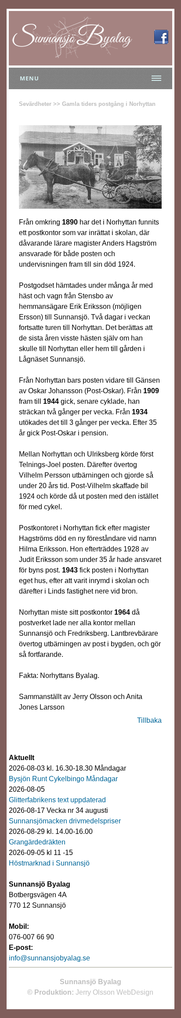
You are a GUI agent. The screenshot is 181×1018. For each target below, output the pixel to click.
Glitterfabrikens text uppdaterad (57, 800)
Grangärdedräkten (37, 842)
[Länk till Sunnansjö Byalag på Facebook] (161, 41)
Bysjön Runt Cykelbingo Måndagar (63, 779)
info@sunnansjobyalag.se (49, 958)
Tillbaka (149, 720)
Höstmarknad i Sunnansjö (49, 863)
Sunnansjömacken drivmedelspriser (65, 821)
